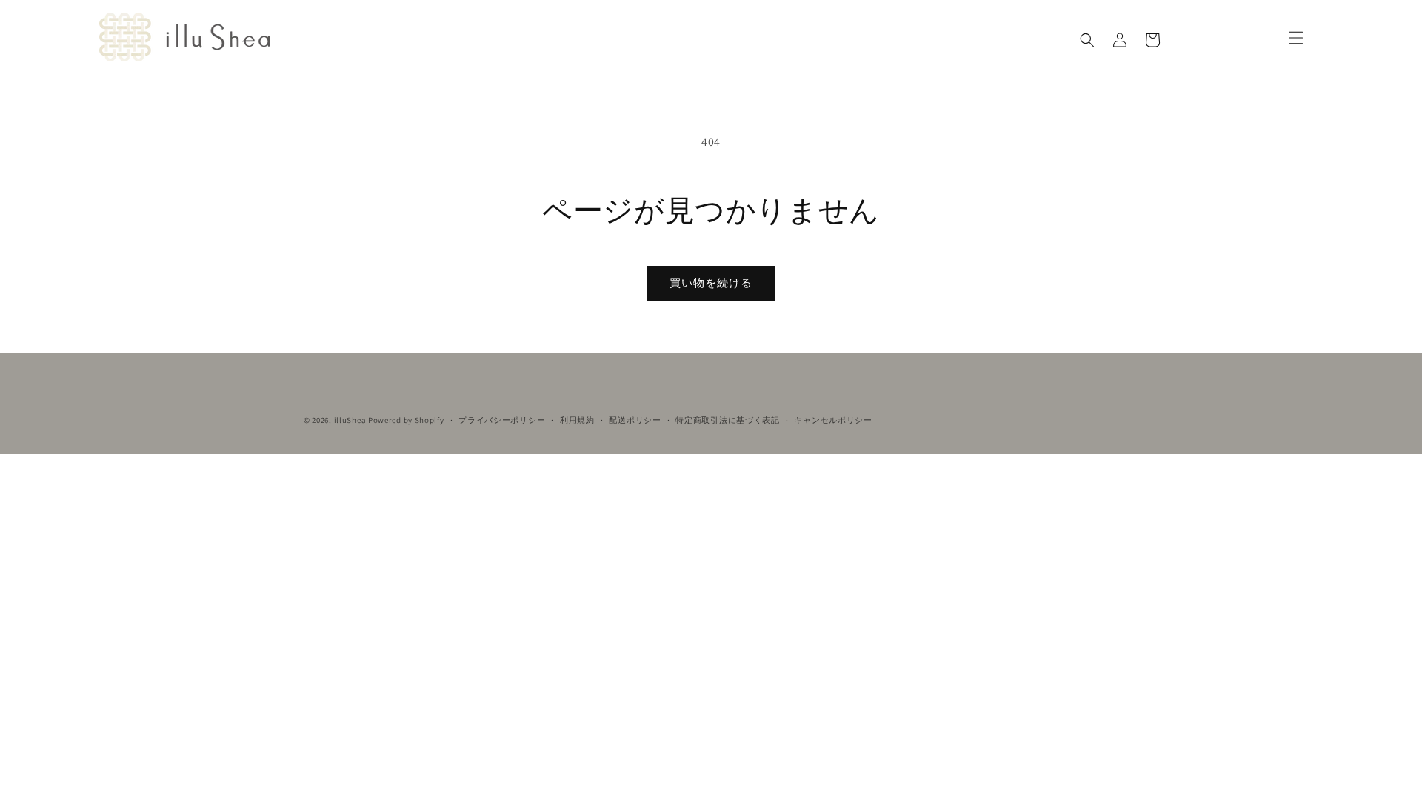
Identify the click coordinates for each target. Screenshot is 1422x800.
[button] (1087, 40)
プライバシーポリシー (501, 420)
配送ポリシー (635, 420)
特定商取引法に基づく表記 (727, 420)
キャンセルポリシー (833, 420)
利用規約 (577, 420)
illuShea (350, 420)
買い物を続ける (711, 283)
